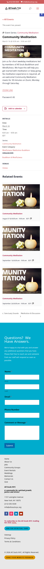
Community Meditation (11, 144)
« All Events (8, 19)
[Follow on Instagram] (11, 514)
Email (8, 397)
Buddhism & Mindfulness (12, 157)
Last (6, 391)
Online (5, 168)
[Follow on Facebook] (6, 514)
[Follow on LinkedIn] (16, 514)
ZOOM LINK (7, 90)
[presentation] (21, 196)
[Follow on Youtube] (21, 514)
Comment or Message (16, 422)
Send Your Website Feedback (19, 557)
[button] (42, 14)
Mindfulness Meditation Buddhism (16, 150)
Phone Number (12, 410)
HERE (14, 522)
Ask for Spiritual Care (17, 528)
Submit (9, 445)
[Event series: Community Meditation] (31, 218)
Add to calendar (15, 108)
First (6, 381)
